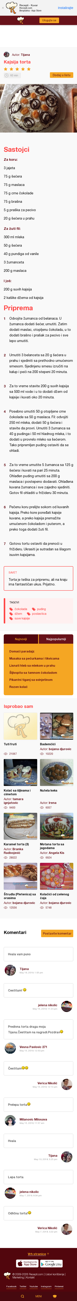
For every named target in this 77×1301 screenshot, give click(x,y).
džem (18, 613)
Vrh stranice (37, 1254)
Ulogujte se (49, 20)
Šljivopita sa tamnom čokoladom (33, 672)
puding (41, 609)
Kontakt (30, 1277)
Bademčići (56, 734)
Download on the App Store (27, 1263)
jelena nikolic (47, 1005)
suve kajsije (22, 618)
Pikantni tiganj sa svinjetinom (31, 679)
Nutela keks (56, 784)
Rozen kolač (18, 686)
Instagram (46, 1286)
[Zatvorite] (3, 8)
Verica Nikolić (47, 1083)
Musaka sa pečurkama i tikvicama (34, 658)
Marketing (18, 1277)
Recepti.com (7, 1275)
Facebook (11, 1286)
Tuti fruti (20, 734)
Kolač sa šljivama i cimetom (20, 784)
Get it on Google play (51, 1263)
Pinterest (59, 1286)
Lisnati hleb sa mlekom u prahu (32, 665)
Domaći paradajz (22, 651)
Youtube (34, 1286)
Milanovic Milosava (33, 1119)
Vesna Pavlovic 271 (33, 1047)
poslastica (39, 613)
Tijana (25, 54)
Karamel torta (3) (20, 836)
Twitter (23, 1286)
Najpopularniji (56, 639)
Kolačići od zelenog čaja (56, 886)
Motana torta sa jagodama (56, 836)
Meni (39, 1296)
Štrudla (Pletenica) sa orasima (20, 886)
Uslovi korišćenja (54, 1274)
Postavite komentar (57, 933)
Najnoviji (21, 639)
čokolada (21, 609)
